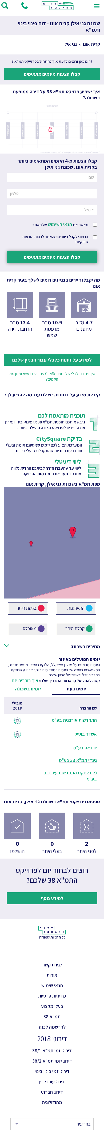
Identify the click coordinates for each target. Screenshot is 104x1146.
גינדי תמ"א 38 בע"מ (78, 760)
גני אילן (70, 44)
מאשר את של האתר (60, 224)
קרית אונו (91, 44)
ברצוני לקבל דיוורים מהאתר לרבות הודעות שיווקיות (55, 239)
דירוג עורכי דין (52, 1082)
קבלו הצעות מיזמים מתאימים (52, 74)
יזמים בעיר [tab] (76, 689)
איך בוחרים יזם (25, 680)
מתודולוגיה (52, 1102)
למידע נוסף (52, 898)
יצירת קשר (52, 965)
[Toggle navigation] (97, 5)
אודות (52, 975)
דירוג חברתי (52, 1092)
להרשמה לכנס (52, 1027)
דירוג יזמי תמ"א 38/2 (52, 1061)
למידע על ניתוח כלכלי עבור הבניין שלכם (52, 360)
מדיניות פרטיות (52, 996)
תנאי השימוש (60, 224)
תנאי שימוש (52, 985)
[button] (72, 533)
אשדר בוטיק (85, 734)
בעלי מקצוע (52, 1006)
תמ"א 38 (52, 1016)
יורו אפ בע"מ (85, 748)
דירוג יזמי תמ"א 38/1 (52, 1050)
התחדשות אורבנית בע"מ (74, 720)
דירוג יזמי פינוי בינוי (52, 1071)
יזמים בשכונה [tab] (28, 689)
